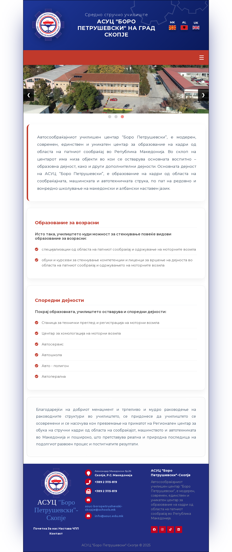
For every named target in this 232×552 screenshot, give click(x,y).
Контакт (56, 533)
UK (196, 23)
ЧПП (75, 528)
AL (184, 22)
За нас (53, 528)
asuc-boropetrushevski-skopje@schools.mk (103, 508)
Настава (65, 528)
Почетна (40, 528)
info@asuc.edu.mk (109, 516)
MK (172, 22)
